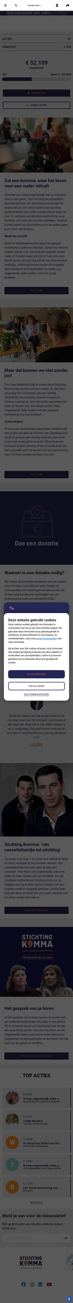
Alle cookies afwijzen (36, 694)
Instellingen (36, 686)
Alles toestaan (36, 674)
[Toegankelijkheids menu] (69, 1299)
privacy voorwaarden (46, 638)
